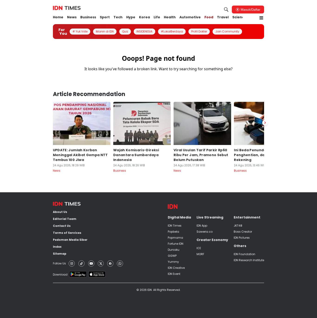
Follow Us (59, 263)
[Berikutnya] (265, 122)
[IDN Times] (67, 8)
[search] (226, 9)
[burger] (261, 17)
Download (60, 274)
